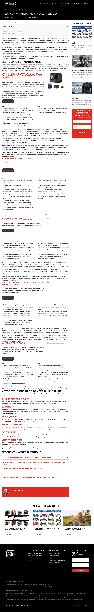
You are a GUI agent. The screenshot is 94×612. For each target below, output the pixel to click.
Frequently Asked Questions (8, 33)
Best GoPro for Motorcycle (8, 28)
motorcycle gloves (54, 264)
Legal (39, 3)
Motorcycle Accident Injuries (35, 555)
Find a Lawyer (31, 561)
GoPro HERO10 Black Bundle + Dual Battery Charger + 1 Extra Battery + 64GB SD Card (22, 76)
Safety (53, 3)
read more (8, 534)
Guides (46, 3)
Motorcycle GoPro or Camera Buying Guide (12, 31)
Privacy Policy (76, 605)
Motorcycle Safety (54, 555)
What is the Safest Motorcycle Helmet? (82, 70)
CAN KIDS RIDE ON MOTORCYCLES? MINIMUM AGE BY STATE (77, 529)
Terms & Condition (84, 605)
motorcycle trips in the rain (14, 135)
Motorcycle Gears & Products (57, 560)
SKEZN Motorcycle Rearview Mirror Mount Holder (22, 283)
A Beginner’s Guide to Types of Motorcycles (47, 529)
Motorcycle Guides (55, 553)
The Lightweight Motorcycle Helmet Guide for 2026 (16, 529)
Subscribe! (82, 132)
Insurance (75, 3)
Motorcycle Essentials (17, 9)
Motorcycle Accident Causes (35, 553)
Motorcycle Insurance (33, 557)
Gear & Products (64, 3)
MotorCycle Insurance (55, 557)
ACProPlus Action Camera (17, 159)
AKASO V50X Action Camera (17, 219)
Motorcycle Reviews (55, 562)
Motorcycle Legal (54, 558)
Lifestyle (85, 3)
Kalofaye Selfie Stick (14, 343)
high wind (46, 409)
